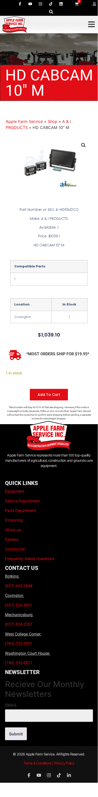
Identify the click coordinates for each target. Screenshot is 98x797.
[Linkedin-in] (69, 775)
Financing (14, 520)
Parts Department (20, 510)
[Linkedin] (61, 4)
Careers (11, 539)
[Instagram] (40, 4)
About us (13, 530)
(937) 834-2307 (18, 624)
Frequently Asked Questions (29, 558)
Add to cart (49, 394)
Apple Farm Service (24, 121)
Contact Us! (15, 549)
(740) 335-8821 (19, 663)
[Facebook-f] (20, 4)
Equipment (14, 491)
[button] (51, 12)
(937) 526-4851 (18, 605)
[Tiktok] (50, 4)
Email (11, 705)
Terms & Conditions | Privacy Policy (48, 763)
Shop (52, 121)
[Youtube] (30, 4)
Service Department (22, 501)
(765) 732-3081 (18, 643)
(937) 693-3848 (18, 586)
